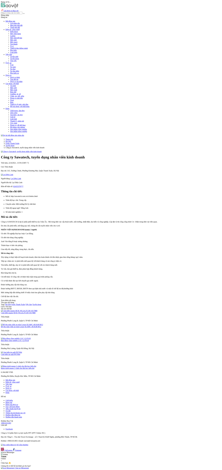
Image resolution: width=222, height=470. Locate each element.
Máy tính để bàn (16, 38)
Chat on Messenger (21, 468)
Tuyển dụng (14, 59)
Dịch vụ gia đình (16, 81)
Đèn (11, 102)
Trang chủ (9, 139)
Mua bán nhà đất (16, 25)
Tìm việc (13, 61)
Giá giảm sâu (15, 23)
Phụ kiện (13, 50)
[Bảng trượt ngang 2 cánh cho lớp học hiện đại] (18, 366)
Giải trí (12, 117)
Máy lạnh (13, 90)
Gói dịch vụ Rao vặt (11, 11)
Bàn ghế (13, 92)
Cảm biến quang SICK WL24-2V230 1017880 (18, 313)
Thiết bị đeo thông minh (19, 48)
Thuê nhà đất (15, 27)
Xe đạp (12, 69)
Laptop (12, 36)
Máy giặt (13, 88)
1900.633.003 (6, 423)
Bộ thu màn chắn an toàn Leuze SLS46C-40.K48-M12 (21, 327)
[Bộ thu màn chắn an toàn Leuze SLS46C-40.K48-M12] (22, 325)
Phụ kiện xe (14, 73)
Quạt (12, 100)
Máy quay (14, 42)
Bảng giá (9, 402)
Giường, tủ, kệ (15, 94)
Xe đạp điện (14, 71)
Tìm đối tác (14, 79)
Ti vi (12, 46)
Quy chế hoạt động (13, 407)
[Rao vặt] (9, 8)
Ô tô (11, 65)
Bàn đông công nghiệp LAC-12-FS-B (15, 341)
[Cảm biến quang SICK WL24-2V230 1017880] (19, 311)
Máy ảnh (13, 40)
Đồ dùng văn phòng (17, 127)
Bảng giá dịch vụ (12, 405)
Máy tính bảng (15, 34)
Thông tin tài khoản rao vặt (15, 413)
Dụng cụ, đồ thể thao (18, 125)
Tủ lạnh (13, 86)
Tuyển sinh (14, 57)
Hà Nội (8, 141)
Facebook (9, 429)
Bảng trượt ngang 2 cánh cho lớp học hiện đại (17, 368)
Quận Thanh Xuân (12, 143)
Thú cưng (13, 113)
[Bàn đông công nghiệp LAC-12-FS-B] (16, 338)
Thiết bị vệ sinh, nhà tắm (19, 104)
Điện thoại (14, 32)
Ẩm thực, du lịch (16, 115)
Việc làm (28, 304)
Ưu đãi (8, 411)
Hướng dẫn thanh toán (14, 417)
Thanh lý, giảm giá (17, 121)
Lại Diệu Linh (16, 179)
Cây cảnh (13, 123)
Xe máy (13, 67)
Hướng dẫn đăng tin (13, 415)
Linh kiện (13, 52)
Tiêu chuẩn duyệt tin (13, 409)
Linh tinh (13, 119)
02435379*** (18, 186)
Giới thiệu (9, 400)
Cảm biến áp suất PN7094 (10, 354)
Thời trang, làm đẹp (17, 111)
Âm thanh (13, 44)
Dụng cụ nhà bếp (16, 98)
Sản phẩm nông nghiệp (18, 131)
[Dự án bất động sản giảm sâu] (12, 135)
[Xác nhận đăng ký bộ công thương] (14, 445)
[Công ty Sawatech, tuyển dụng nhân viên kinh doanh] (21, 152)
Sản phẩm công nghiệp (18, 129)
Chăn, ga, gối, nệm (17, 96)
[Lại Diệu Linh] (7, 175)
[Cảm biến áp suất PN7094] (11, 352)
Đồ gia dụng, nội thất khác (20, 106)
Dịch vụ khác (15, 77)
